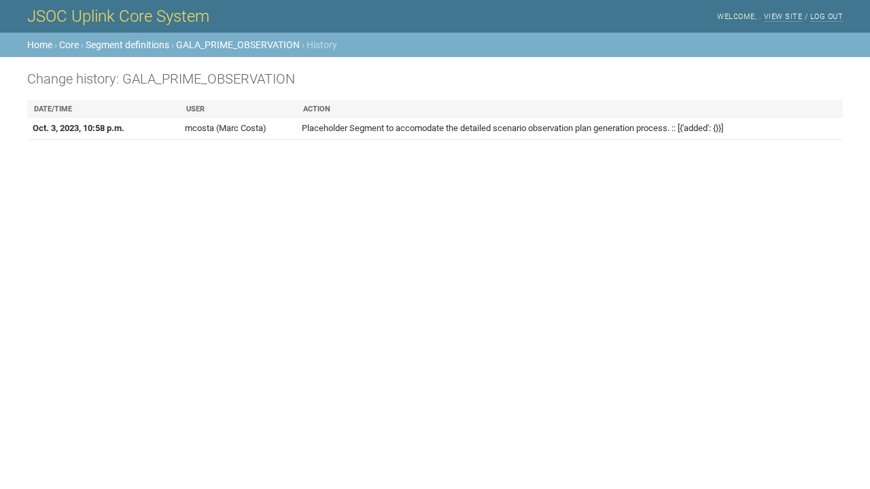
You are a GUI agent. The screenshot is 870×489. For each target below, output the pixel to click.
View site (783, 16)
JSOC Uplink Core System (118, 16)
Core (69, 44)
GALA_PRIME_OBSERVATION (238, 44)
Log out (826, 16)
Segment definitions (127, 44)
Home (39, 44)
